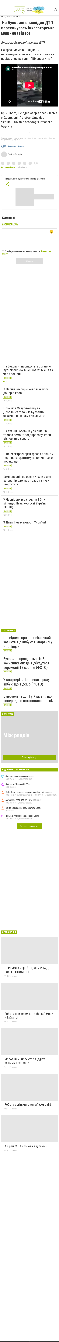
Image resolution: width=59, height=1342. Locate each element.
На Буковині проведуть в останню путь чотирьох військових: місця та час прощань (28, 370)
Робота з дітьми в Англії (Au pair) (27, 1104)
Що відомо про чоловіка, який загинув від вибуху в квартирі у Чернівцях (28, 642)
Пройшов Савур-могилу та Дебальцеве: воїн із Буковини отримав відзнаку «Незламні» (24, 412)
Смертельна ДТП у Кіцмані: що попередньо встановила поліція (28, 698)
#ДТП (3, 146)
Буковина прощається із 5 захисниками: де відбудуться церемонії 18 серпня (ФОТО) (26, 663)
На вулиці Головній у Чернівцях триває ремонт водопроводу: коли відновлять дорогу (27, 434)
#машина (12, 146)
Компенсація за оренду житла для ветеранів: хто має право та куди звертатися (27, 480)
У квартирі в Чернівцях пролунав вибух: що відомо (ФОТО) (29, 681)
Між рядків (16, 735)
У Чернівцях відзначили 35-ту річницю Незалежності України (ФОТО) (25, 503)
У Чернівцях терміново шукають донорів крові (26, 391)
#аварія (21, 146)
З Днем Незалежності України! (24, 522)
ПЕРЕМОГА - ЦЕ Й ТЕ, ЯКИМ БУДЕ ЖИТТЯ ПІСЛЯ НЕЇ (27, 970)
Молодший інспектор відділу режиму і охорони (24, 1061)
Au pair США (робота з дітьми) (25, 1146)
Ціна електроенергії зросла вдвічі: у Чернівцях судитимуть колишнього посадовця (28, 457)
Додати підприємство (29, 826)
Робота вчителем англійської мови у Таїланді (28, 1015)
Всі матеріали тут (29, 757)
